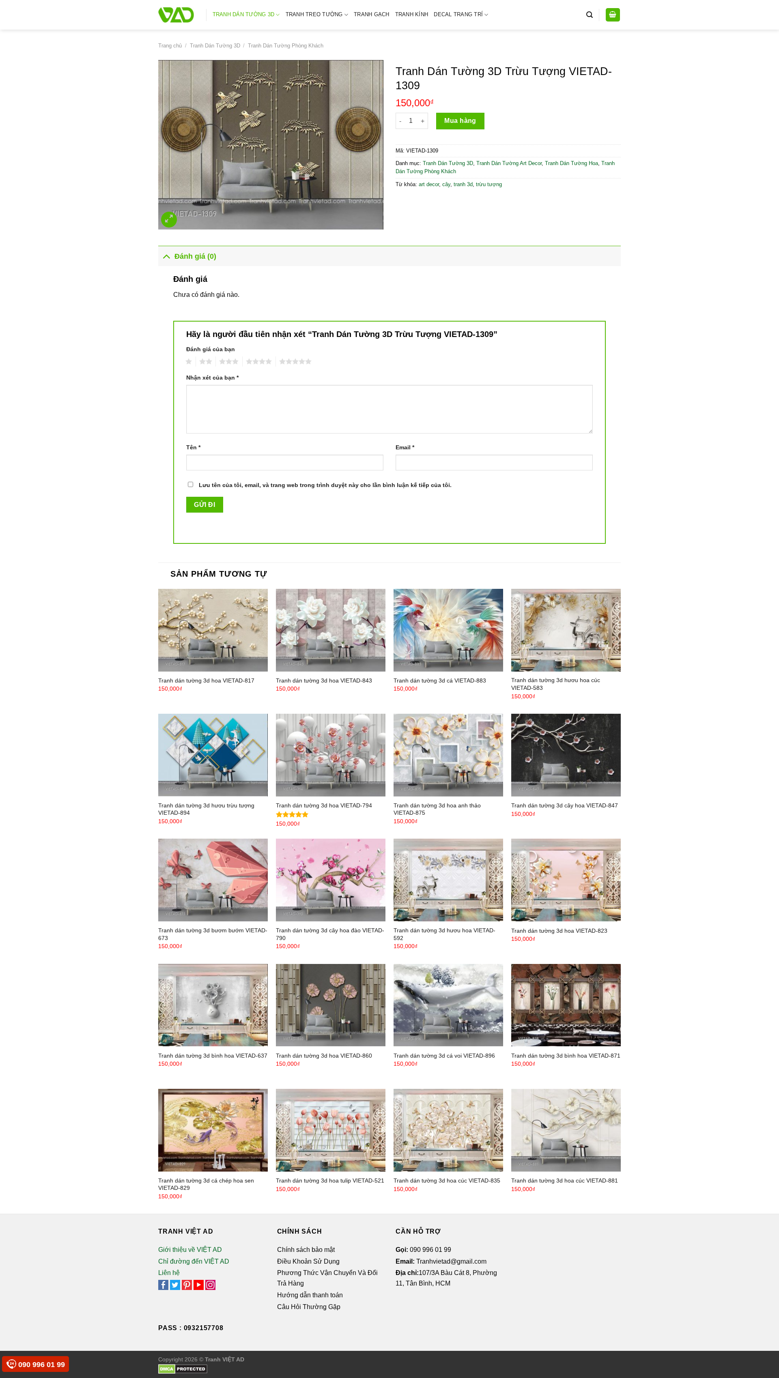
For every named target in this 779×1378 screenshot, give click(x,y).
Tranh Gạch (372, 14)
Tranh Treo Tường (314, 14)
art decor (429, 184)
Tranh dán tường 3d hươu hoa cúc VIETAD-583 (555, 684)
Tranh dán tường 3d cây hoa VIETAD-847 (564, 805)
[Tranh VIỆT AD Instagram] (210, 1284)
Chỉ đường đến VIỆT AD (193, 1261)
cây (446, 184)
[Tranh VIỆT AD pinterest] (187, 1284)
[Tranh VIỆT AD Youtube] (199, 1284)
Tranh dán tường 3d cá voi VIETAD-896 (444, 1055)
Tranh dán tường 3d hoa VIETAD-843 (324, 680)
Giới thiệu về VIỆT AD (190, 1249)
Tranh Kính (411, 14)
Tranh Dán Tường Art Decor (509, 163)
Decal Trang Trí (458, 14)
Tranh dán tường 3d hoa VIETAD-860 (324, 1055)
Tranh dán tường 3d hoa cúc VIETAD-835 (447, 1180)
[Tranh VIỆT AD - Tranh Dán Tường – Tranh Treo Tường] (176, 15)
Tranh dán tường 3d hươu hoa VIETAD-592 (444, 934)
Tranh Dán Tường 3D (244, 14)
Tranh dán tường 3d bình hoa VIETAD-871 (565, 1055)
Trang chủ (170, 46)
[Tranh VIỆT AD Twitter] (175, 1284)
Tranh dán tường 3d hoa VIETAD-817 (206, 680)
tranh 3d (463, 184)
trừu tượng (489, 184)
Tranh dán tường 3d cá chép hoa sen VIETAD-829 (206, 1184)
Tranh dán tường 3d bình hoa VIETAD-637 (212, 1055)
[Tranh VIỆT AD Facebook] (163, 1284)
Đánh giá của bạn (210, 349)
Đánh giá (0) (195, 256)
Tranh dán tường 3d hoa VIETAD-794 (324, 805)
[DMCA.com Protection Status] (182, 1368)
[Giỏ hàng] (613, 14)
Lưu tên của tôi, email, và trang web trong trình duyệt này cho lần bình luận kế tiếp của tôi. (325, 485)
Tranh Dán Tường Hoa (571, 163)
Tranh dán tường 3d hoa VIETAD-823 (559, 930)
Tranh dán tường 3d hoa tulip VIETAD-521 (330, 1180)
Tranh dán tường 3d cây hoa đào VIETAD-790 (330, 934)
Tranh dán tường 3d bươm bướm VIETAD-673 (212, 934)
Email (405, 447)
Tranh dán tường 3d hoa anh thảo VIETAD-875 (437, 809)
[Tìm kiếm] (589, 15)
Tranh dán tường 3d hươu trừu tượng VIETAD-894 (206, 809)
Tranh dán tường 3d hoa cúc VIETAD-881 (564, 1180)
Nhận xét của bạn (212, 377)
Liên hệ (169, 1272)
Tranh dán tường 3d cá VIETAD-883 (440, 680)
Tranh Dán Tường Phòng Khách (285, 46)
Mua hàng (460, 120)
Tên (193, 447)
